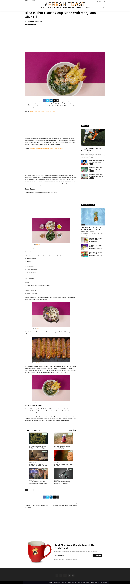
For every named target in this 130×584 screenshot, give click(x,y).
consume (36, 489)
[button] (103, 7)
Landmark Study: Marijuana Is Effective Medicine (65, 505)
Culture (82, 145)
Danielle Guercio (32, 21)
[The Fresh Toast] (65, 4)
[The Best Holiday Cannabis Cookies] (84, 247)
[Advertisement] (65, 38)
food (41, 489)
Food (30, 24)
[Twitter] (47, 100)
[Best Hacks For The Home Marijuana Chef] (84, 254)
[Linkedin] (51, 100)
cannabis (31, 489)
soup (49, 489)
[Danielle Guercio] (26, 21)
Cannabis (27, 24)
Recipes (34, 24)
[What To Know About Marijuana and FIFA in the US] (93, 137)
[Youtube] (73, 575)
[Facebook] (44, 100)
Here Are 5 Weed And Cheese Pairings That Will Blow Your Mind (46, 148)
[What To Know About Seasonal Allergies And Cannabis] (84, 162)
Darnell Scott (38, 244)
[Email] (54, 100)
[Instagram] (61, 575)
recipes (44, 489)
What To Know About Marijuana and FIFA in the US (92, 149)
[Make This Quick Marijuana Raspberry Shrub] (84, 240)
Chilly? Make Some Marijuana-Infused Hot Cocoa (42, 111)
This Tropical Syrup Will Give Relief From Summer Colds (91, 228)
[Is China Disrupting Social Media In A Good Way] (84, 169)
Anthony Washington (85, 152)
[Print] (57, 100)
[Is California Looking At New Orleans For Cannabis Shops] (84, 176)
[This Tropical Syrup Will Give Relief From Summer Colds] (93, 216)
